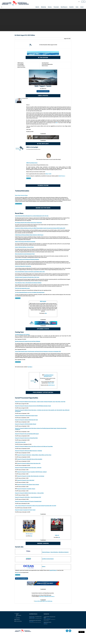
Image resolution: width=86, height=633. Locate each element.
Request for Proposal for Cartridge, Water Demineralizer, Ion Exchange (30, 476)
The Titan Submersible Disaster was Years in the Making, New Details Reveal (29, 292)
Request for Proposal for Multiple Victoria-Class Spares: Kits (28, 463)
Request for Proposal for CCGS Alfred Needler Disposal (25, 424)
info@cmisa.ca (42, 596)
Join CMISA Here (43, 88)
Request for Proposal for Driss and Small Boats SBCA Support (27, 433)
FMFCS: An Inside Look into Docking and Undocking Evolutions (27, 259)
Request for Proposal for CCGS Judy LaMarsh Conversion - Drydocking (28, 450)
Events (77, 7)
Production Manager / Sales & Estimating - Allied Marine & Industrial (55, 552)
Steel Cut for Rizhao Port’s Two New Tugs (23, 266)
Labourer (43, 566)
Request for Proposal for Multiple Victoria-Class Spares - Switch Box (28, 467)
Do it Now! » (30, 366)
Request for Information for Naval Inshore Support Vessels (26, 415)
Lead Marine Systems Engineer (48, 558)
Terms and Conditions (19, 621)
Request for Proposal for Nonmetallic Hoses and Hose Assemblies (29, 459)
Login (79, 1)
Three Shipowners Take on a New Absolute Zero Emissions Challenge (28, 282)
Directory (50, 7)
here (56, 122)
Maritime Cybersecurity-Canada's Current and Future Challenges (27, 341)
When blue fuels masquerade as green (22, 288)
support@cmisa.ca (53, 570)
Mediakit (47, 596)
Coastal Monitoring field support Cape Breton (35, 620)
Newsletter (71, 7)
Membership (43, 7)
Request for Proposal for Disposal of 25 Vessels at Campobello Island (28, 501)
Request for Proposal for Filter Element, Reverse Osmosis (28, 484)
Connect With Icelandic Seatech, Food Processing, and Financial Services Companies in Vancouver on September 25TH (38, 351)
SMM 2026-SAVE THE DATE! (47, 622)
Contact (81, 7)
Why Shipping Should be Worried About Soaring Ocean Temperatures (28, 222)
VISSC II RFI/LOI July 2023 (20, 442)
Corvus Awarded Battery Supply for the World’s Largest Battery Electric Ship (30, 271)
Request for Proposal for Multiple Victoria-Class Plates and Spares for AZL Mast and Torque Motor (34, 446)
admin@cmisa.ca (51, 385)
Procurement (56, 7)
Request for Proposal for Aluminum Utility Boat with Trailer (26, 419)
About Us (37, 7)
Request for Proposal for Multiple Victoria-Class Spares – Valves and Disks (29, 493)
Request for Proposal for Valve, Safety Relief (25, 480)
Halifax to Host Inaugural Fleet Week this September (25, 241)
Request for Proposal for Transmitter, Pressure (26, 488)
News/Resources (64, 7)
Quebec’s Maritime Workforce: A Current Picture (24, 247)
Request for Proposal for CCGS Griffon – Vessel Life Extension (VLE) (28, 497)
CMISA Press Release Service (31, 162)
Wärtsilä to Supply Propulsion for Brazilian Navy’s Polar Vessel (27, 277)
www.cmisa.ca (51, 596)
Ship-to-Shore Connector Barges (21, 195)
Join (83, 1)
